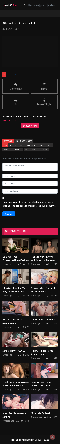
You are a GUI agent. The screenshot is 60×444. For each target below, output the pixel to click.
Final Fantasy (45, 145)
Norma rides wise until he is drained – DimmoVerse (43, 291)
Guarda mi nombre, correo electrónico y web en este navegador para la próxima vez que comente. (29, 203)
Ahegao (13, 145)
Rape (27, 150)
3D (17, 141)
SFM (33, 150)
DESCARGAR (31, 126)
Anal (22, 145)
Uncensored (26, 141)
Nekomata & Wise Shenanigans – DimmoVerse (12, 323)
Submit (8, 214)
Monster (8, 150)
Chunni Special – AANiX (43, 319)
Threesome (43, 150)
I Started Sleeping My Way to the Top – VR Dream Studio (13, 291)
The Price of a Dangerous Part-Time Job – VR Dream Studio (15, 385)
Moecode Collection (42, 413)
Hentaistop (9, 120)
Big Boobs (31, 145)
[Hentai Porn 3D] (10, 5)
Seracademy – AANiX (13, 350)
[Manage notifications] (52, 437)
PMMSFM (18, 150)
